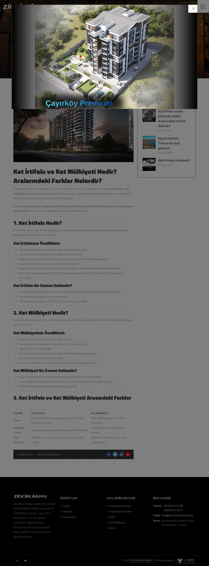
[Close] (193, 8)
